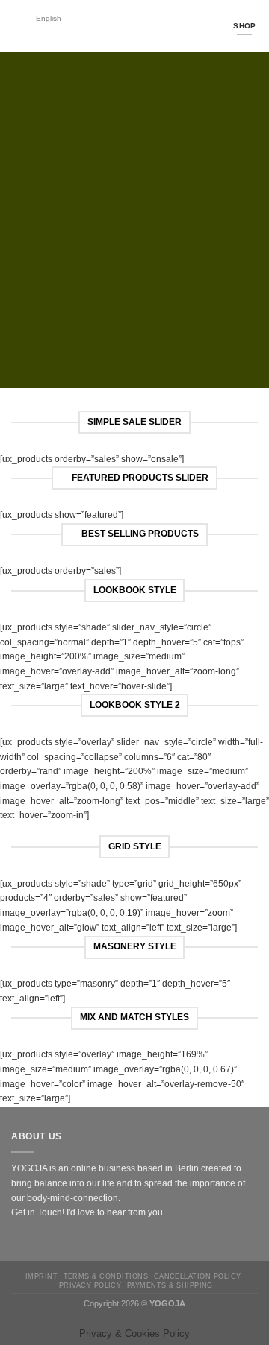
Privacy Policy (90, 1285)
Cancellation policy (197, 1276)
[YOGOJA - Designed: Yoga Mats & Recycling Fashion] (141, 26)
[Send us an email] (61, 1240)
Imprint (41, 1276)
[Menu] (18, 26)
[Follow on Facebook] (18, 1240)
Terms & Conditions (106, 1276)
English (48, 18)
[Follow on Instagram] (32, 1240)
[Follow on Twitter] (47, 1240)
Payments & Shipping (170, 1285)
